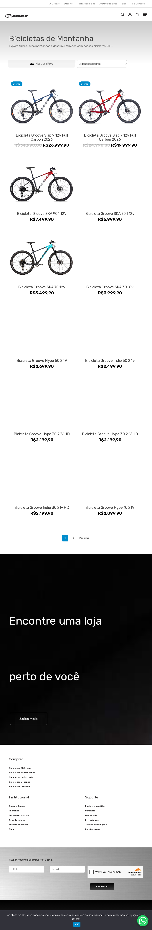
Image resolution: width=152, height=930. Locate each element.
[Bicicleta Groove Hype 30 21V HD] (42, 402)
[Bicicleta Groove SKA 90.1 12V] (42, 182)
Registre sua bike (95, 806)
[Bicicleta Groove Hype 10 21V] (110, 476)
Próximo (84, 538)
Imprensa (14, 811)
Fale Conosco (92, 829)
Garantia (90, 811)
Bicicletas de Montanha (22, 773)
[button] (145, 14)
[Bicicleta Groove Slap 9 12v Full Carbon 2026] (42, 104)
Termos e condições (96, 824)
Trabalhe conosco (18, 824)
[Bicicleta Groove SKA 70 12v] (42, 255)
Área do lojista (17, 820)
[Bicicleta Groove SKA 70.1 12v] (110, 182)
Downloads (91, 815)
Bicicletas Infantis (19, 786)
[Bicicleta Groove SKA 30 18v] (110, 255)
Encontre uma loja (19, 815)
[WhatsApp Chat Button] (142, 920)
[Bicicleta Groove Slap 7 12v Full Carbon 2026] (110, 104)
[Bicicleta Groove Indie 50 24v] (110, 329)
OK (77, 924)
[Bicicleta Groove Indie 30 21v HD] (42, 476)
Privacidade (92, 820)
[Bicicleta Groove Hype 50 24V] (42, 329)
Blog (11, 829)
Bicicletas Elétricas (20, 768)
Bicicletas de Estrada (21, 777)
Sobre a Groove (17, 806)
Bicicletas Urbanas (19, 782)
